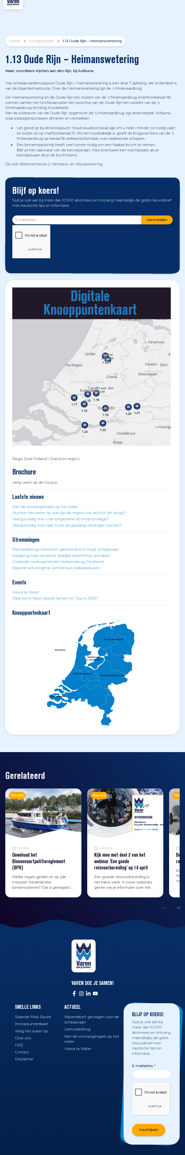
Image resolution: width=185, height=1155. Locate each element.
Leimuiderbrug (77, 1029)
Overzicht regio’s (64, 459)
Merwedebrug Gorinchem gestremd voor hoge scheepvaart (65, 549)
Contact (22, 1052)
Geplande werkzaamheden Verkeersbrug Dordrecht (58, 562)
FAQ (19, 1045)
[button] (165, 907)
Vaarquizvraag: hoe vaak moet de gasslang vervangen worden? (67, 525)
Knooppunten (41, 41)
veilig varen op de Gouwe (34, 482)
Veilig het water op (31, 1031)
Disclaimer (24, 1059)
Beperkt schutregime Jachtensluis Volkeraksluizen (56, 568)
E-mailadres (144, 1066)
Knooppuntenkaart (31, 1024)
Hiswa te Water (25, 592)
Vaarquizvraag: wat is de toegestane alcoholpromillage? (60, 519)
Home (14, 41)
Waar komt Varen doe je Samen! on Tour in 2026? (55, 598)
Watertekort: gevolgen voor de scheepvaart (91, 1019)
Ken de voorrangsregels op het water (45, 507)
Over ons (23, 1038)
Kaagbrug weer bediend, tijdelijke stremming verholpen (61, 556)
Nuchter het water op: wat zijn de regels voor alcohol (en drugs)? (69, 513)
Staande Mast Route (33, 1017)
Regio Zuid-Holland (29, 459)
